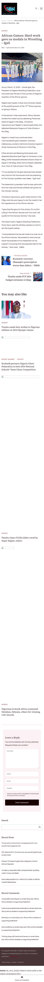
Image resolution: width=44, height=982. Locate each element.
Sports (5, 31)
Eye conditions (7, 927)
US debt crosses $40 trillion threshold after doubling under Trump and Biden (20, 871)
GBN (15, 950)
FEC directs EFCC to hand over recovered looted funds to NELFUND (21, 853)
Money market (8, 359)
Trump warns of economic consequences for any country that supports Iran (19, 844)
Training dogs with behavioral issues (15, 936)
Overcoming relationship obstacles (14, 908)
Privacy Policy (13, 956)
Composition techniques (10, 899)
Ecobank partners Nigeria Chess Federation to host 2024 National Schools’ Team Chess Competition (19, 366)
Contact (14, 962)
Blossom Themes (23, 953)
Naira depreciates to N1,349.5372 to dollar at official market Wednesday (21, 880)
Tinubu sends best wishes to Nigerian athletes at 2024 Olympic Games (21, 328)
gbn (3, 48)
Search (5, 820)
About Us (21, 962)
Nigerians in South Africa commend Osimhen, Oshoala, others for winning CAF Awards (21, 711)
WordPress (5, 956)
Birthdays (5, 917)
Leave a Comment (22, 980)
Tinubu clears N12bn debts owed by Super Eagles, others (20, 539)
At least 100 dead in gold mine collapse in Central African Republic (19, 862)
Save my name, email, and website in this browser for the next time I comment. (23, 794)
